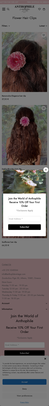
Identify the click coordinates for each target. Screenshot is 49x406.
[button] (45, 169)
